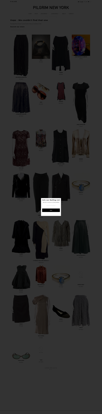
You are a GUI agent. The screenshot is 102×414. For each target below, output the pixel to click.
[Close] (60, 199)
